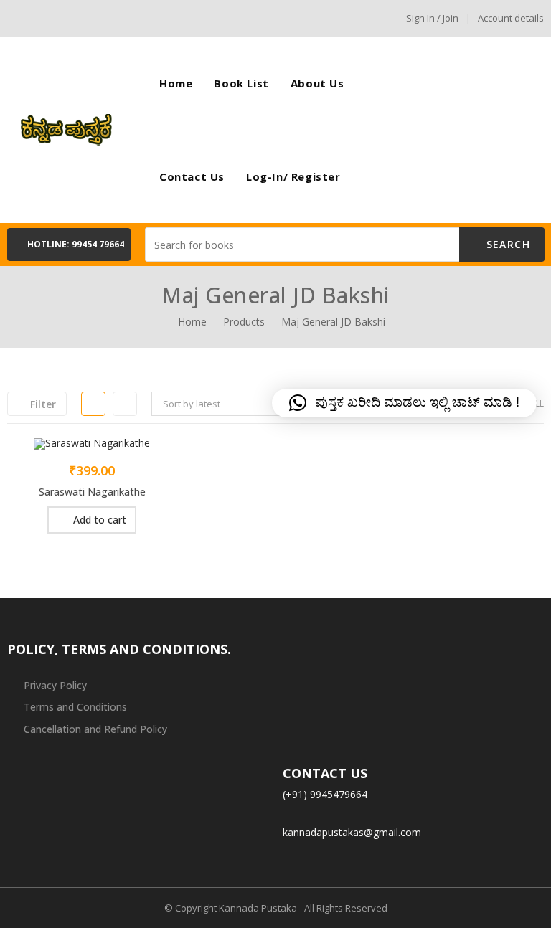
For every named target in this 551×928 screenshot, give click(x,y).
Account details (511, 17)
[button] (69, 244)
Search (506, 244)
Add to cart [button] (99, 519)
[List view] (125, 404)
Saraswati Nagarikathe (92, 491)
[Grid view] (93, 404)
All (536, 403)
